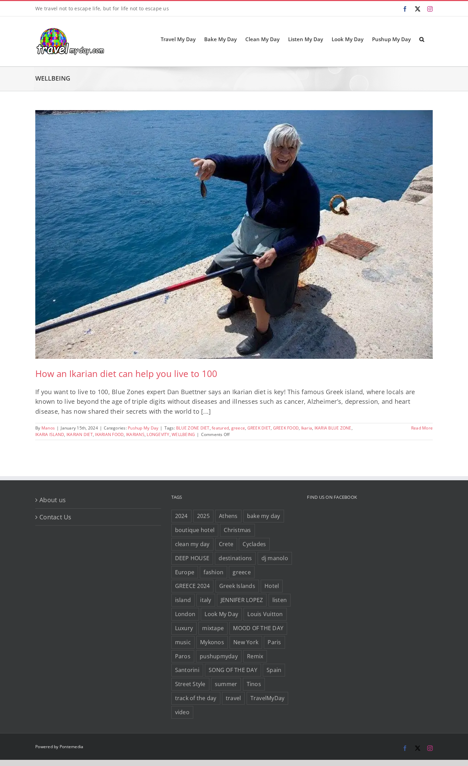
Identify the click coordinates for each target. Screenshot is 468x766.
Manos (48, 428)
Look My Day (221, 614)
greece (238, 428)
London (185, 614)
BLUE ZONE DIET (193, 428)
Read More (422, 428)
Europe (185, 572)
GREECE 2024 (192, 586)
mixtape (213, 628)
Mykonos (212, 642)
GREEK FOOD (286, 428)
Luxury (184, 628)
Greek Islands (237, 586)
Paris (274, 642)
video (182, 712)
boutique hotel (195, 530)
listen (279, 600)
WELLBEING (183, 434)
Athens (228, 516)
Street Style (190, 684)
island (183, 600)
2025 (203, 516)
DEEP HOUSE (192, 558)
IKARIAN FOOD (109, 434)
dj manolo (274, 558)
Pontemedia (72, 747)
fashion (213, 572)
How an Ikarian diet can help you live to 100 (126, 373)
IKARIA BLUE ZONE (333, 428)
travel (233, 698)
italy (205, 600)
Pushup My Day (143, 428)
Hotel (271, 586)
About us (52, 500)
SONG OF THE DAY (233, 670)
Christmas (237, 530)
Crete (226, 544)
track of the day (196, 698)
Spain (274, 670)
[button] (421, 38)
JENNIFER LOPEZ (242, 600)
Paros (182, 656)
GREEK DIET (259, 428)
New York (245, 642)
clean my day (192, 544)
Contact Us (55, 517)
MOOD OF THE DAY (258, 628)
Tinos (254, 684)
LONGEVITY (158, 434)
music (183, 642)
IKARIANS (135, 434)
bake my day (263, 516)
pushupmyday (219, 656)
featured (220, 428)
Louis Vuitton (265, 614)
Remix (255, 656)
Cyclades (254, 544)
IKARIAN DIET (79, 434)
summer (226, 684)
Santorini (187, 670)
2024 (181, 516)
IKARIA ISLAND (49, 434)
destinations (235, 558)
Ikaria (306, 428)
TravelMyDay (267, 698)
